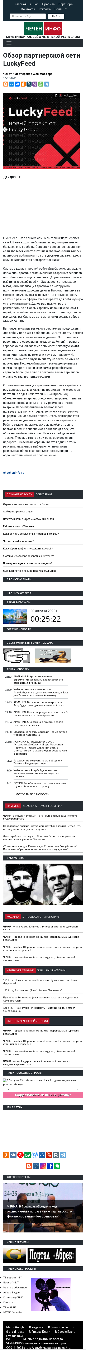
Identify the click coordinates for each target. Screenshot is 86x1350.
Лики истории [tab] (56, 970)
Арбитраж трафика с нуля (18, 511)
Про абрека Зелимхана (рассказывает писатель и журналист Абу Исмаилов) (40, 999)
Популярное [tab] (44, 494)
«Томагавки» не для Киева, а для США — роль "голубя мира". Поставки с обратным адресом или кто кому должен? (40, 847)
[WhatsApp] (40, 84)
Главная (21, 4)
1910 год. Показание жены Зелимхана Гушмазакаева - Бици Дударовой (40, 981)
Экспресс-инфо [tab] (51, 806)
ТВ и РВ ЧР (9, 1307)
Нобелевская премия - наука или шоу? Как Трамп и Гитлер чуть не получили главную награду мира (42, 827)
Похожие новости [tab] (19, 494)
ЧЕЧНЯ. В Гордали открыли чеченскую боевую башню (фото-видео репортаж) (40, 817)
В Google (18, 1327)
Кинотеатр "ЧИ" (13, 1297)
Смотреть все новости (31, 794)
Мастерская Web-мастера (33, 74)
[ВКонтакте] (17, 84)
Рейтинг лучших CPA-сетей (18, 526)
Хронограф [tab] (51, 917)
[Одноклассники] (23, 84)
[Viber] (34, 84)
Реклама (45, 9)
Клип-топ (8, 1302)
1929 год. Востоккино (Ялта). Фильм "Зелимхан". (33, 990)
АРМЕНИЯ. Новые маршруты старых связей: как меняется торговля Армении (41, 713)
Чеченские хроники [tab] (20, 970)
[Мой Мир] (11, 84)
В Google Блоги (65, 1331)
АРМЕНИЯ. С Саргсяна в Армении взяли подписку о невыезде (38, 723)
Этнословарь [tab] (32, 917)
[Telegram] (46, 84)
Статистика (14, 1336)
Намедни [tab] (13, 806)
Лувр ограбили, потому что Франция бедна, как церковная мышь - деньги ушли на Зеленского (39, 837)
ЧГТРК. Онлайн (12, 1312)
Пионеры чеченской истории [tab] (27, 1021)
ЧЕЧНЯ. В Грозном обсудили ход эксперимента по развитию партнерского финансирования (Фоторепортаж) (39, 1211)
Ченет (7, 74)
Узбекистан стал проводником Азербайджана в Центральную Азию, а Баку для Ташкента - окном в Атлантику (41, 692)
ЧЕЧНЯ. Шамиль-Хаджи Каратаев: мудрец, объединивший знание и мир (39, 958)
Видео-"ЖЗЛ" (11, 1282)
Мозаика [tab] (13, 917)
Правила (48, 4)
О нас (34, 4)
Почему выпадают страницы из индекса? (27, 563)
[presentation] (77, 877)
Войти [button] (59, 9)
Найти (56, 16)
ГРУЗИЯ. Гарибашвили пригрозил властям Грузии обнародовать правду (40, 784)
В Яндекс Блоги (39, 1331)
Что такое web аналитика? (18, 541)
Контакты (28, 9)
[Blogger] (5, 84)
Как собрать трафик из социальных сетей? (28, 548)
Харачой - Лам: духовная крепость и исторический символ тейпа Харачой (39, 1009)
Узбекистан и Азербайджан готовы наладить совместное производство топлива (36, 773)
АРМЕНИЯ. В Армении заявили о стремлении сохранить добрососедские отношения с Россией (38, 679)
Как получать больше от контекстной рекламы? (31, 533)
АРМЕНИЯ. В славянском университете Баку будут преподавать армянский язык (39, 703)
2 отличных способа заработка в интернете (28, 556)
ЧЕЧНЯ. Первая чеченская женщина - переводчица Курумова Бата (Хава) (41, 938)
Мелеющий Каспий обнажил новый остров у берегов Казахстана (40, 733)
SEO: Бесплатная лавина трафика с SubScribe (29, 570)
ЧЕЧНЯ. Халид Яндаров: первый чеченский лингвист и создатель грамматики (37, 1063)
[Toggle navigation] (9, 43)
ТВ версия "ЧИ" (12, 1277)
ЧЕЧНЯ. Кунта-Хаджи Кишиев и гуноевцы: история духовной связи (40, 928)
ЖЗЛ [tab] (40, 970)
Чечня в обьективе (15, 1287)
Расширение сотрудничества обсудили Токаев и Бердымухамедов (38, 762)
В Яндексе (36, 1327)
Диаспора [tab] (30, 806)
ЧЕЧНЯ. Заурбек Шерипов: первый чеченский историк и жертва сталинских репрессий (42, 948)
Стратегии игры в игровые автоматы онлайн (29, 519)
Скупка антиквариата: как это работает (26, 504)
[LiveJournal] (29, 84)
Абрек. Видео (11, 1292)
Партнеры (65, 4)
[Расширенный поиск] (67, 16)
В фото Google (58, 1327)
